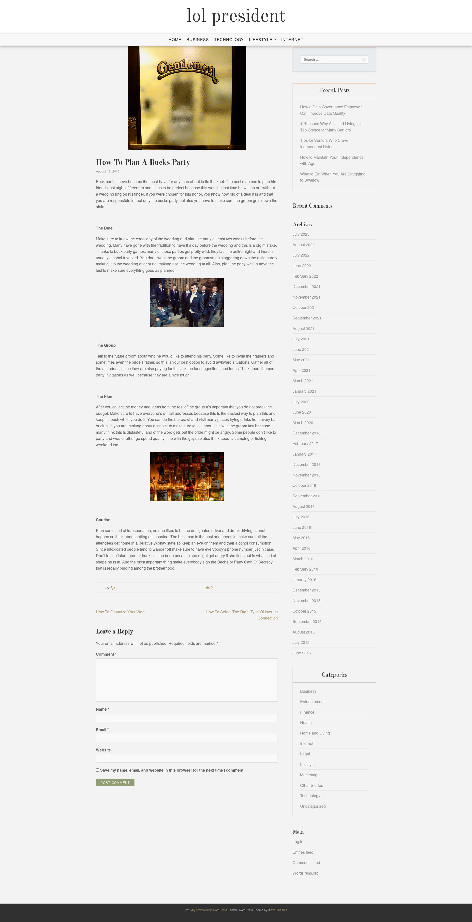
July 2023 (301, 234)
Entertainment (312, 701)
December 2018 (307, 433)
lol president (236, 16)
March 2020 (303, 422)
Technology (229, 39)
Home (175, 39)
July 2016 (301, 516)
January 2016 (304, 579)
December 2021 (307, 286)
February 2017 (305, 443)
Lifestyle (260, 39)
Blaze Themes (277, 910)
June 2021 (302, 349)
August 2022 (304, 244)
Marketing (308, 775)
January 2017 (304, 454)
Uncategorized (313, 806)
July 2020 (301, 401)
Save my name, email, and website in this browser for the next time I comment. (172, 770)
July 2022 (301, 255)
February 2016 (305, 569)
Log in (298, 841)
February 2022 (305, 276)
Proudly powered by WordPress (206, 910)
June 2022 (302, 265)
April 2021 (301, 370)
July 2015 (301, 642)
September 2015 (307, 621)
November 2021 (307, 297)
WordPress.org (306, 873)
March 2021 (303, 380)
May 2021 (301, 359)
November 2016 (307, 475)
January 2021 (304, 391)
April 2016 (301, 548)
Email (102, 729)
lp (113, 587)
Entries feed (303, 852)
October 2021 (304, 307)
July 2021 (301, 339)
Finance (307, 712)
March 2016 (303, 559)
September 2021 (307, 318)
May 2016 (301, 537)
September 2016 (307, 496)
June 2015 (302, 653)
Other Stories (311, 785)
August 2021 (304, 328)
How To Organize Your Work (121, 612)
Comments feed (306, 862)
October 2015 (304, 611)
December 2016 (307, 464)
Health (306, 722)
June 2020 (302, 412)
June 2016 (302, 527)
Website (103, 750)
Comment (106, 654)
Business (198, 39)
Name (102, 709)
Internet (292, 39)
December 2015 (307, 590)
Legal (305, 754)
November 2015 (307, 600)
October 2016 (304, 485)
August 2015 (304, 632)
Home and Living (315, 733)
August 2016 (304, 506)
